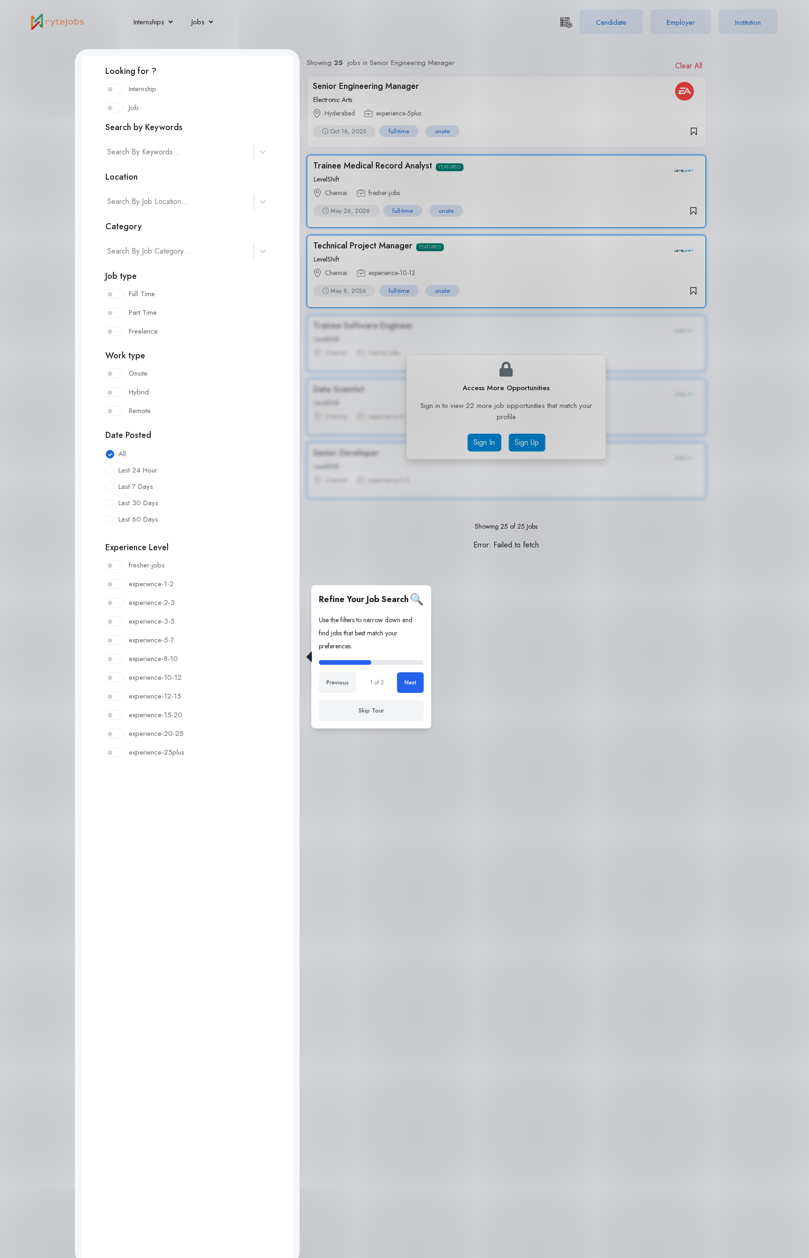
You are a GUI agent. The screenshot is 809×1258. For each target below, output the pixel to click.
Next (410, 682)
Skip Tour (371, 710)
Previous (337, 682)
